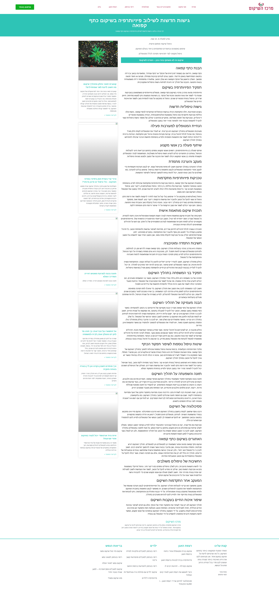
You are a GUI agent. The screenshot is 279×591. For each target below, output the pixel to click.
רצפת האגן (113, 7)
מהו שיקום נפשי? (115, 578)
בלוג (99, 7)
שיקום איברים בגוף (164, 7)
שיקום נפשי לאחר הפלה (112, 563)
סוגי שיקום (182, 7)
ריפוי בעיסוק (129, 7)
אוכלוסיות (145, 7)
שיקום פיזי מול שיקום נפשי (111, 551)
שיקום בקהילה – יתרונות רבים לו (178, 566)
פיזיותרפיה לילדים (149, 578)
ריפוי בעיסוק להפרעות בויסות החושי (142, 566)
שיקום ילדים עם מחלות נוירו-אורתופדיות (140, 572)
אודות (194, 7)
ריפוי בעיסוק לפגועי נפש (112, 557)
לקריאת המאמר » (110, 115)
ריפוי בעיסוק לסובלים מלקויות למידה (141, 551)
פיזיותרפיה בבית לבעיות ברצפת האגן (176, 560)
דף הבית (161, 31)
